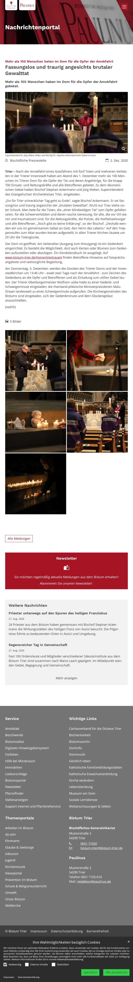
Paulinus (77, 858)
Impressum (8, 977)
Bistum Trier (80, 818)
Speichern (90, 972)
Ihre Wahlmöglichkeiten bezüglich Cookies (66, 942)
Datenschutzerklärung (70, 959)
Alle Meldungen (19, 538)
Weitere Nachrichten (28, 605)
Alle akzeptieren (116, 972)
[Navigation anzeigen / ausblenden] (124, 6)
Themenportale (19, 818)
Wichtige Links (83, 718)
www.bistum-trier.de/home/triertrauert (33, 257)
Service (12, 718)
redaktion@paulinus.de (94, 881)
